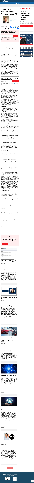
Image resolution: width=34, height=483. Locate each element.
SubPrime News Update (25, 15)
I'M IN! (15, 81)
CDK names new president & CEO (8, 442)
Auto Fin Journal (24, 19)
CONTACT (7, 479)
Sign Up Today (4, 244)
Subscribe (26, 26)
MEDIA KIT (7, 477)
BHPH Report (23, 17)
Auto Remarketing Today (25, 13)
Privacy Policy (15, 83)
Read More (2, 281)
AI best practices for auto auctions (8, 375)
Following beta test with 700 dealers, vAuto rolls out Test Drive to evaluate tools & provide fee (8, 260)
